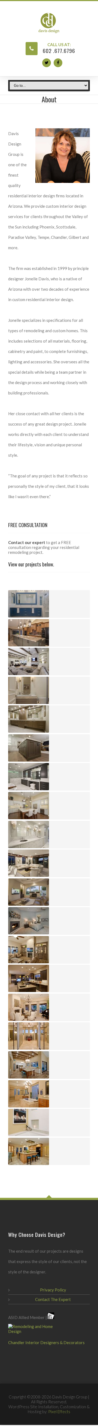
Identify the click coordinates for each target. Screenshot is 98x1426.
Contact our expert (26, 542)
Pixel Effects (59, 1411)
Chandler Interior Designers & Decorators (46, 1342)
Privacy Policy (53, 1289)
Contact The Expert (53, 1299)
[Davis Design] (49, 23)
